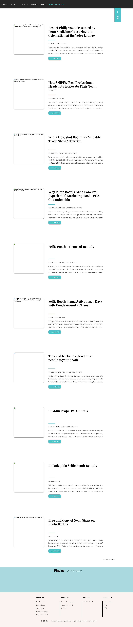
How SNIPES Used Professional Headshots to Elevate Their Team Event (72, 86)
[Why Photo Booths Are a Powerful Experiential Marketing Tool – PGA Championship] (29, 203)
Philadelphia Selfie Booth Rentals (72, 465)
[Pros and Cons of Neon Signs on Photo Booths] (29, 532)
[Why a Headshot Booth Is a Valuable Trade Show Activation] (29, 149)
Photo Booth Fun (56, 427)
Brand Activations (56, 208)
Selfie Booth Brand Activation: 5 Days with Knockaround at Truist (75, 303)
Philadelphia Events (57, 44)
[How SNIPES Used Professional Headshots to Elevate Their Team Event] (29, 94)
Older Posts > (109, 560)
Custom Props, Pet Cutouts (68, 411)
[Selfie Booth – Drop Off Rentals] (29, 258)
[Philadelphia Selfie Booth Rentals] (29, 477)
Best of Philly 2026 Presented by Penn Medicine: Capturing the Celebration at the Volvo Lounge (71, 31)
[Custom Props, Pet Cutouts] (29, 422)
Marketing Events (74, 208)
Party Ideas (53, 536)
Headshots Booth (56, 98)
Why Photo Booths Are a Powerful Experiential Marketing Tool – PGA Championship (73, 196)
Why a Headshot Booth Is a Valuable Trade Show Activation (74, 139)
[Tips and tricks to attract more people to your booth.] (29, 368)
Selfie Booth (71, 262)
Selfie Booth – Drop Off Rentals (71, 246)
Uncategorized (71, 427)
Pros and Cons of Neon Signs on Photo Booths (71, 522)
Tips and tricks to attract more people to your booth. (70, 358)
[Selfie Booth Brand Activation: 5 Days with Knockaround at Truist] (29, 313)
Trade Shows (71, 153)
